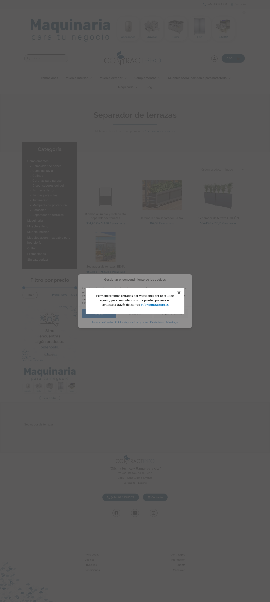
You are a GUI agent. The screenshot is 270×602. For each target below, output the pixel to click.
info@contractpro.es (155, 305)
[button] (178, 293)
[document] (135, 301)
